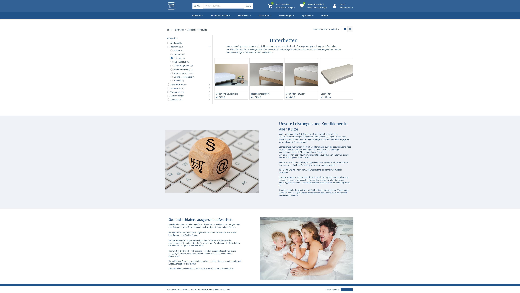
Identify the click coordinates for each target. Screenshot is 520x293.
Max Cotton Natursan (295, 94)
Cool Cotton (326, 94)
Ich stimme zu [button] (347, 290)
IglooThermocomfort (260, 94)
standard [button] (333, 29)
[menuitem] (325, 15)
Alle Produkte (176, 43)
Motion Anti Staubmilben (227, 94)
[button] (197, 6)
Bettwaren (179, 29)
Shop (169, 29)
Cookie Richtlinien (332, 290)
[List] (350, 29)
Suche (248, 6)
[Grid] (344, 29)
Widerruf (294, 195)
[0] (270, 5)
